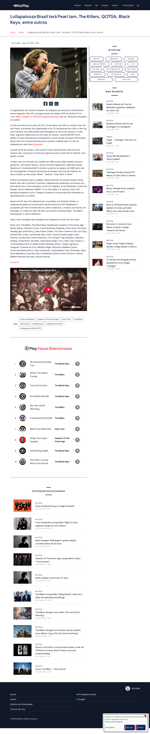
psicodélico (116, 74)
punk (132, 74)
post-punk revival (113, 69)
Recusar (130, 727)
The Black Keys (62, 363)
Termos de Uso (17, 709)
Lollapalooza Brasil (54, 324)
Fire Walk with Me (39, 396)
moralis (17, 43)
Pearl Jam (66, 319)
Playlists (105, 5)
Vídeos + (115, 5)
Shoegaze (101, 79)
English (81, 699)
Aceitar (140, 727)
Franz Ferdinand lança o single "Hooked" (54, 506)
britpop (97, 59)
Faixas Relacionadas (51, 348)
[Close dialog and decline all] (146, 716)
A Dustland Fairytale (41, 418)
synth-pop (126, 79)
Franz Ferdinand (27, 319)
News (21, 32)
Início (12, 32)
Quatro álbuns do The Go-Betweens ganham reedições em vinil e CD (120, 107)
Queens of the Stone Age (48, 319)
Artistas (77, 5)
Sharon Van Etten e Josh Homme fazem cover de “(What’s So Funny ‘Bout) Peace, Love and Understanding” (59, 650)
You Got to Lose (38, 385)
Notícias (88, 5)
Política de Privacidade (21, 704)
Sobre (13, 699)
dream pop (114, 59)
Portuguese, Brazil (87, 694)
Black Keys (24, 324)
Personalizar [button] (110, 727)
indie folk (118, 64)
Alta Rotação (128, 5)
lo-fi (133, 64)
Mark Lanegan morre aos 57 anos (51, 578)
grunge (131, 59)
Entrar (136, 688)
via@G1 (14, 262)
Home (13, 694)
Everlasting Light (39, 450)
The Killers (78, 319)
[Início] (21, 5)
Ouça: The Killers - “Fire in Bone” (50, 669)
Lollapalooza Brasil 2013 (30, 328)
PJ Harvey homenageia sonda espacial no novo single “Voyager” (121, 262)
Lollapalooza (37, 324)
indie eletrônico (99, 64)
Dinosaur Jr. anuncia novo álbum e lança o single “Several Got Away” (119, 227)
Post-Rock (131, 69)
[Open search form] (138, 5)
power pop (97, 74)
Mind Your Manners (40, 428)
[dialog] (126, 723)
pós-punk (95, 69)
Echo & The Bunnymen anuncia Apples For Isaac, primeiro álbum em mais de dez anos (121, 207)
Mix (96, 5)
